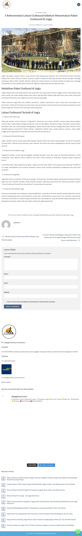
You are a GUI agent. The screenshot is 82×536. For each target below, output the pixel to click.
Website (6, 292)
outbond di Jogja (38, 201)
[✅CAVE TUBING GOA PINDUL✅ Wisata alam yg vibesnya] (71, 445)
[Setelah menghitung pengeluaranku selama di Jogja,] (51, 422)
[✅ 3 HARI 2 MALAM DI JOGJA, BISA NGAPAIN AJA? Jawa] (31, 433)
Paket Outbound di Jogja (59, 215)
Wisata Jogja (70, 215)
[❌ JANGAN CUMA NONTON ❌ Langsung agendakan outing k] (71, 456)
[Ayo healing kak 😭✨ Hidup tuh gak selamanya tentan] (71, 410)
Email (6, 283)
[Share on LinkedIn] (50, 208)
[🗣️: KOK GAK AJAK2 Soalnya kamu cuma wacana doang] (11, 456)
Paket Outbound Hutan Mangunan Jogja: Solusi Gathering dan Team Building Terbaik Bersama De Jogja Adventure (42, 502)
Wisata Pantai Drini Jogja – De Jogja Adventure (23, 496)
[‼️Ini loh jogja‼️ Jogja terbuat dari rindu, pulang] (51, 433)
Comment (7, 256)
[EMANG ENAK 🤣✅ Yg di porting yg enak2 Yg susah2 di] (31, 456)
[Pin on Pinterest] (46, 208)
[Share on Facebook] (35, 208)
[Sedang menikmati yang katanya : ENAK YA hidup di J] (51, 410)
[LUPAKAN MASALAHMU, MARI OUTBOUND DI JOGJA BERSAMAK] (71, 422)
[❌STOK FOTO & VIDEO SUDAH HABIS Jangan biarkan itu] (71, 433)
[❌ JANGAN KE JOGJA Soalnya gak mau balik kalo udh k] (11, 433)
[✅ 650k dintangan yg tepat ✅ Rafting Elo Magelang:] (51, 445)
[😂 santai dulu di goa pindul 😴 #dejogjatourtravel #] (11, 410)
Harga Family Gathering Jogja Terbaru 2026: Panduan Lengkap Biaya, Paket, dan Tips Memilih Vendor (41, 519)
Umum (45, 12)
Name (6, 274)
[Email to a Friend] (42, 208)
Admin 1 (50, 25)
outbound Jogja (11, 102)
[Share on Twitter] (39, 208)
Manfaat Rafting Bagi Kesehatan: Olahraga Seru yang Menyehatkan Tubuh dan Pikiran (36, 508)
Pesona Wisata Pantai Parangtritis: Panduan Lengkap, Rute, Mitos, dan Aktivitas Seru (36, 490)
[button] (78, 4)
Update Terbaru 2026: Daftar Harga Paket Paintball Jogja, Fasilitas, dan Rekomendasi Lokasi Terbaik (41, 484)
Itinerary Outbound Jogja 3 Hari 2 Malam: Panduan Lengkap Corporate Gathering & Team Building (40, 525)
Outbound (38, 12)
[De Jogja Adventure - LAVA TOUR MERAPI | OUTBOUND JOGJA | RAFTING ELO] (7, 4)
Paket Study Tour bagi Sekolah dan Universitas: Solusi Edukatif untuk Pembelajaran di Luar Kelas (40, 514)
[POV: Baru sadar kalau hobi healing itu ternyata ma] (11, 422)
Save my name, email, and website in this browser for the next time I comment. (31, 302)
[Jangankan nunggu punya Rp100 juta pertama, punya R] (31, 422)
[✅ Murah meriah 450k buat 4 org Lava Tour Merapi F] (51, 456)
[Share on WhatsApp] (32, 208)
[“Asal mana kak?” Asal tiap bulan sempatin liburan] (31, 410)
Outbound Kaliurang (47, 78)
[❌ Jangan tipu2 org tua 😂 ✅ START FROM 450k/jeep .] (11, 445)
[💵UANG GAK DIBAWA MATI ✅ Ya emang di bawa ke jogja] (31, 445)
